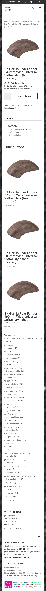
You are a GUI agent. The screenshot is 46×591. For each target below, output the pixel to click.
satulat (9, 341)
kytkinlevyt (10, 407)
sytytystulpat (11, 436)
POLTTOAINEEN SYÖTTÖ (14, 391)
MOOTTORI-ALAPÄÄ (12, 368)
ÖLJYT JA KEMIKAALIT (12, 486)
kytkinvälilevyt (11, 411)
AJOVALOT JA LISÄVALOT (13, 440)
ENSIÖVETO (9, 414)
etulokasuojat (11, 354)
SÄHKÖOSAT (9, 434)
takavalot (9, 456)
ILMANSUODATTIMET (12, 397)
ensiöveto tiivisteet (13, 384)
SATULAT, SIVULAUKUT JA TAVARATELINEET (21, 338)
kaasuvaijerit (11, 472)
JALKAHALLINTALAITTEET (14, 460)
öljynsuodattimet (12, 479)
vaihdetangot (11, 462)
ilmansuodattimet (13, 400)
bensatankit (11, 364)
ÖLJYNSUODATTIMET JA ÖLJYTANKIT (18, 476)
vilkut (8, 449)
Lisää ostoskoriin (25, 96)
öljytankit (9, 483)
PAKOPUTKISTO (10, 427)
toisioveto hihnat (12, 423)
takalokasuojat (26, 21)
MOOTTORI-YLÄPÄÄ (12, 374)
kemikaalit (10, 500)
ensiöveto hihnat (12, 417)
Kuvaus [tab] (10, 118)
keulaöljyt (10, 496)
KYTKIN (7, 404)
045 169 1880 (24, 549)
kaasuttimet (11, 394)
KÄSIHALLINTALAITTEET (13, 466)
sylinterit (9, 377)
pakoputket (10, 430)
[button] (38, 33)
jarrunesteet (11, 493)
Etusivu (7, 21)
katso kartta (9, 524)
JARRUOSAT (8, 345)
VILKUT (7, 447)
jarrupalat (10, 348)
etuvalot (9, 443)
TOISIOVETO (9, 421)
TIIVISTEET (8, 381)
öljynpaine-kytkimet (14, 371)
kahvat (8, 469)
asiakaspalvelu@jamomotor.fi (16, 557)
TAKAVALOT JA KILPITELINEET (15, 453)
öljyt (7, 489)
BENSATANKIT (9, 362)
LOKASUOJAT (15, 21)
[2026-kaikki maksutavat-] (23, 588)
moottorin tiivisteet (13, 387)
